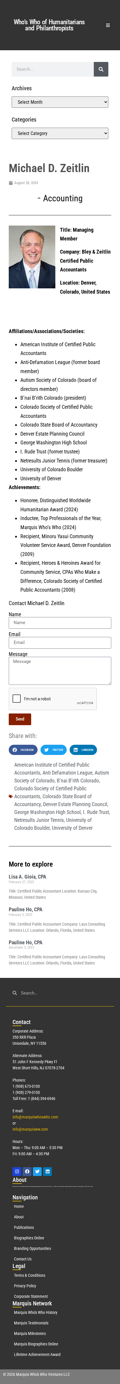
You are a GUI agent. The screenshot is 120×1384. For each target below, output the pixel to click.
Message (18, 654)
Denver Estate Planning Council (75, 804)
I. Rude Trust (96, 812)
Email (14, 634)
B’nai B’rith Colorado (78, 780)
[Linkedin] (47, 1171)
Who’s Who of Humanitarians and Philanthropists (49, 25)
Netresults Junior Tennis (39, 820)
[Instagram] (17, 1171)
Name (15, 614)
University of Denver (72, 828)
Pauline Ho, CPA (26, 909)
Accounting (63, 198)
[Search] (101, 69)
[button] (108, 25)
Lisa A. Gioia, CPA (27, 877)
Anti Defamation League (67, 773)
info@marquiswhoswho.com (35, 1117)
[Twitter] (37, 1171)
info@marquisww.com (30, 1129)
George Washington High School (47, 812)
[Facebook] (27, 1171)
